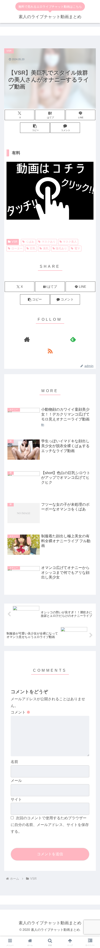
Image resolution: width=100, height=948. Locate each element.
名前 (14, 762)
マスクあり (49, 241)
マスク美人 (70, 241)
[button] (35, 127)
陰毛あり (61, 248)
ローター (17, 248)
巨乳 (33, 248)
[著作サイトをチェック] (27, 339)
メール (16, 781)
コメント (20, 712)
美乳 (46, 248)
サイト (16, 799)
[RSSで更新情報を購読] (50, 351)
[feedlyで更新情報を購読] (73, 339)
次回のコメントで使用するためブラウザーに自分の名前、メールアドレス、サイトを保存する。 (50, 824)
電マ (77, 248)
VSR (14, 241)
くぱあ (30, 241)
